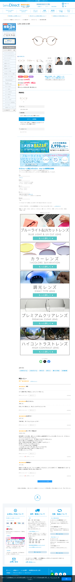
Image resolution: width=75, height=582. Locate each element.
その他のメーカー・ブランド (10, 107)
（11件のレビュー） (33, 381)
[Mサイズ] (31, 194)
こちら (37, 122)
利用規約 (8, 572)
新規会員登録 (53, 6)
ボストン (21, 177)
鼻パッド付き (56, 370)
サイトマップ (28, 572)
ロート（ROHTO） (8, 94)
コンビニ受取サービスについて (35, 547)
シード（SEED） (8, 89)
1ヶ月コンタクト (7, 60)
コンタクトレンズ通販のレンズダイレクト (11, 19)
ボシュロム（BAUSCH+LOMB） (8, 83)
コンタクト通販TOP (7, 50)
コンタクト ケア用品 (7, 71)
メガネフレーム (34, 19)
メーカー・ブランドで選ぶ (8, 76)
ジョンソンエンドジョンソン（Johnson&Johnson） (10, 80)
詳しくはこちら (37, 552)
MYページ (8, 570)
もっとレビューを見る (44, 481)
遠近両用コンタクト (7, 68)
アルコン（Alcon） (8, 86)
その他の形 (64, 370)
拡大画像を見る (21, 56)
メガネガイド (57, 206)
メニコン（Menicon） (8, 91)
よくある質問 (24, 570)
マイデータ (29, 115)
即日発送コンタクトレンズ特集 (9, 73)
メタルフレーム (33, 370)
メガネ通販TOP (25, 19)
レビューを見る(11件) (24, 87)
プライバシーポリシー (18, 572)
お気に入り (34, 87)
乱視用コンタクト (7, 63)
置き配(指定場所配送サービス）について (37, 545)
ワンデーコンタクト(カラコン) (9, 55)
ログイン (47, 6)
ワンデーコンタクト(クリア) (8, 52)
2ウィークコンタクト (7, 58)
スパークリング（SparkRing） (10, 102)
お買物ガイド (40, 6)
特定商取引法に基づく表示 (34, 570)
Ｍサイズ (42, 370)
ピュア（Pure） (7, 104)
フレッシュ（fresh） (8, 99)
